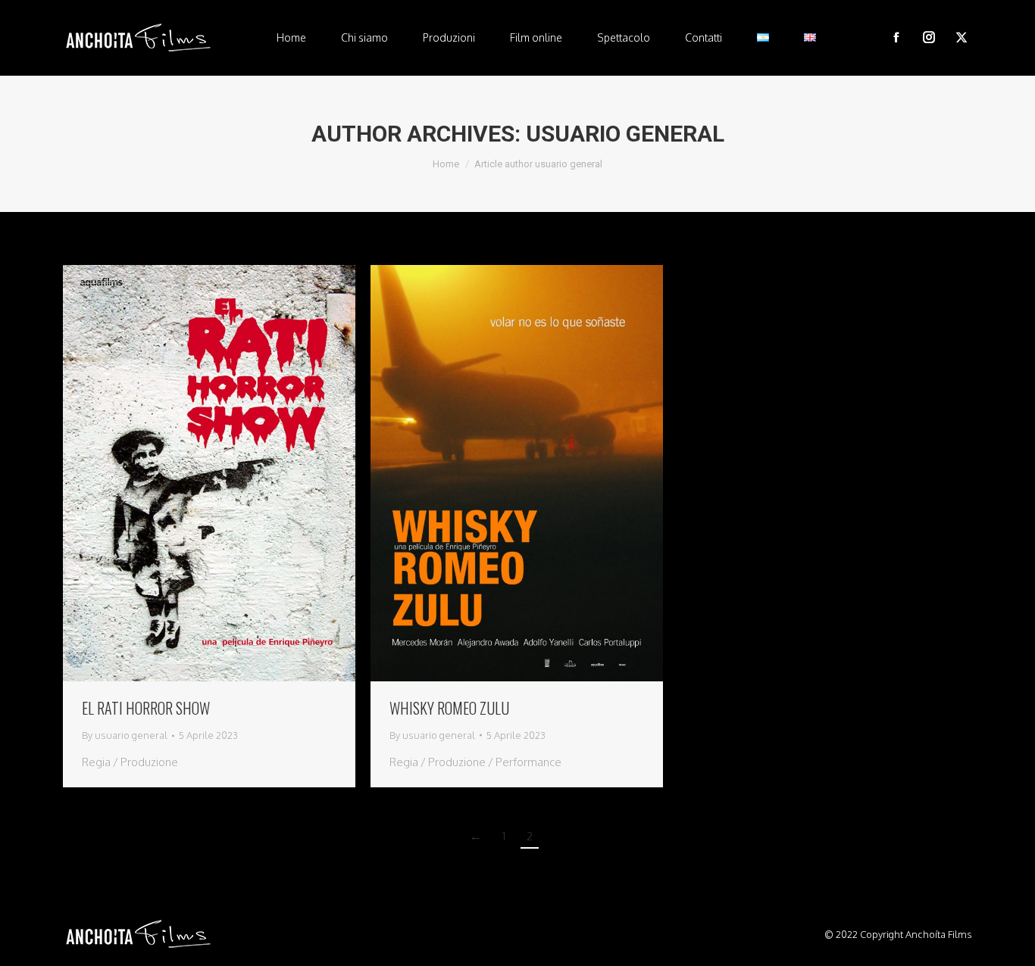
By (124, 735)
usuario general (625, 133)
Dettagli (229, 473)
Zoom (188, 473)
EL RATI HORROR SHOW (146, 707)
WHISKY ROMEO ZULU (449, 707)
